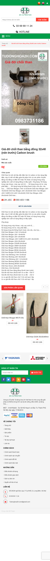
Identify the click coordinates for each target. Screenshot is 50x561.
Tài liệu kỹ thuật (9, 440)
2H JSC (8, 199)
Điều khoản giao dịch (11, 475)
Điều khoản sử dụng (11, 471)
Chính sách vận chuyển (12, 456)
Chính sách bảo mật (11, 463)
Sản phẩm (7, 432)
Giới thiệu (7, 429)
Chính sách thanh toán (11, 452)
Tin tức (6, 436)
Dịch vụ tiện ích (9, 478)
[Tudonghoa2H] (25, 12)
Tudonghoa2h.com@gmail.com (19, 502)
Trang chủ (5, 43)
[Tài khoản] (47, 3)
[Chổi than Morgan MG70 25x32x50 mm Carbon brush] (12, 303)
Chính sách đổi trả (10, 459)
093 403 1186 (22, 199)
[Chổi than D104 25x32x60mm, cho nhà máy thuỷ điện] (37, 313)
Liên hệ (6, 443)
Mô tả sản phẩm (25, 206)
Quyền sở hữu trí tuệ (11, 482)
